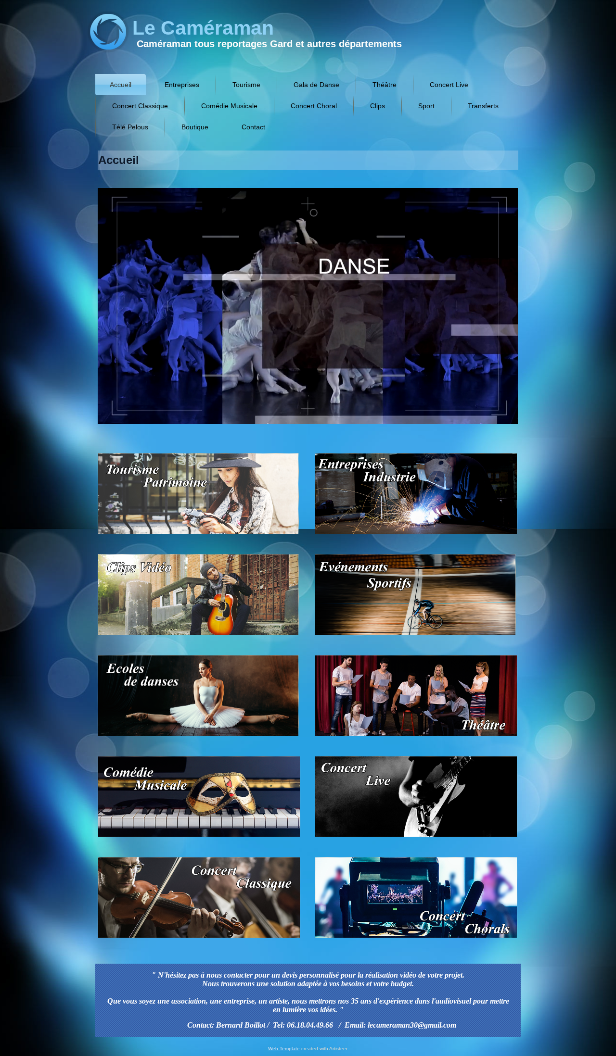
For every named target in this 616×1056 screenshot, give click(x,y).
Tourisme (246, 84)
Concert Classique (140, 106)
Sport (426, 106)
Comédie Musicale (229, 106)
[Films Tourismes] (200, 535)
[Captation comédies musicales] (201, 838)
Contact (253, 127)
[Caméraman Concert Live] (414, 838)
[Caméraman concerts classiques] (201, 939)
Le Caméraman (203, 28)
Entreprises (182, 84)
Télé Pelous (130, 127)
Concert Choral (314, 106)
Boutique (194, 127)
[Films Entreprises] (414, 535)
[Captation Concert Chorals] (414, 939)
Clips (377, 106)
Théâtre (384, 84)
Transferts (483, 106)
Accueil (120, 84)
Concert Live (449, 84)
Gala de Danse (316, 84)
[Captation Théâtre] (414, 737)
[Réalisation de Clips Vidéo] (200, 636)
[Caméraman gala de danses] (200, 737)
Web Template (284, 1048)
